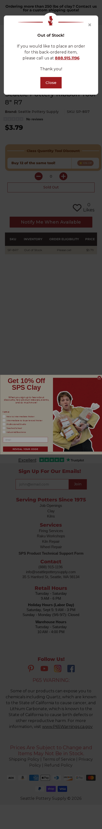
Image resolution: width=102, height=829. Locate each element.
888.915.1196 (67, 58)
